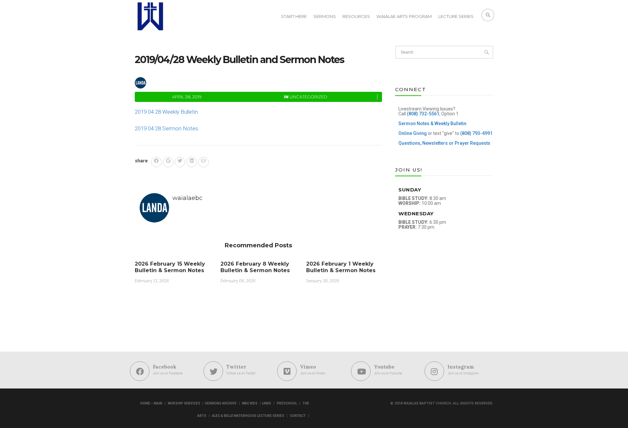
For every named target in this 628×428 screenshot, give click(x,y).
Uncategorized (308, 96)
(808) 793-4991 (476, 133)
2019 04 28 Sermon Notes (166, 128)
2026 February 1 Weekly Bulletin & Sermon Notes (340, 267)
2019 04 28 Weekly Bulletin (166, 111)
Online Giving (412, 133)
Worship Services (184, 403)
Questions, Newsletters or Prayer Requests (444, 143)
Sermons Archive (220, 403)
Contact (298, 416)
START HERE (294, 16)
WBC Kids (249, 403)
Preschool (287, 403)
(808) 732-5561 (423, 113)
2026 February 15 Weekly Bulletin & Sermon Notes (170, 267)
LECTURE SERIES (456, 16)
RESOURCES (356, 16)
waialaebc (170, 82)
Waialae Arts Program (404, 16)
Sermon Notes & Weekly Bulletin (432, 123)
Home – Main (151, 403)
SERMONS (324, 16)
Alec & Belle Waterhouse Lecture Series (248, 416)
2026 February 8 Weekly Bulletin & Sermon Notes (255, 267)
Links (266, 403)
